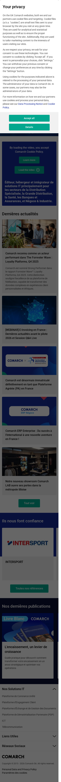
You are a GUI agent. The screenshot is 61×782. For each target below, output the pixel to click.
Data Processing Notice (30, 104)
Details (29, 127)
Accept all (29, 118)
